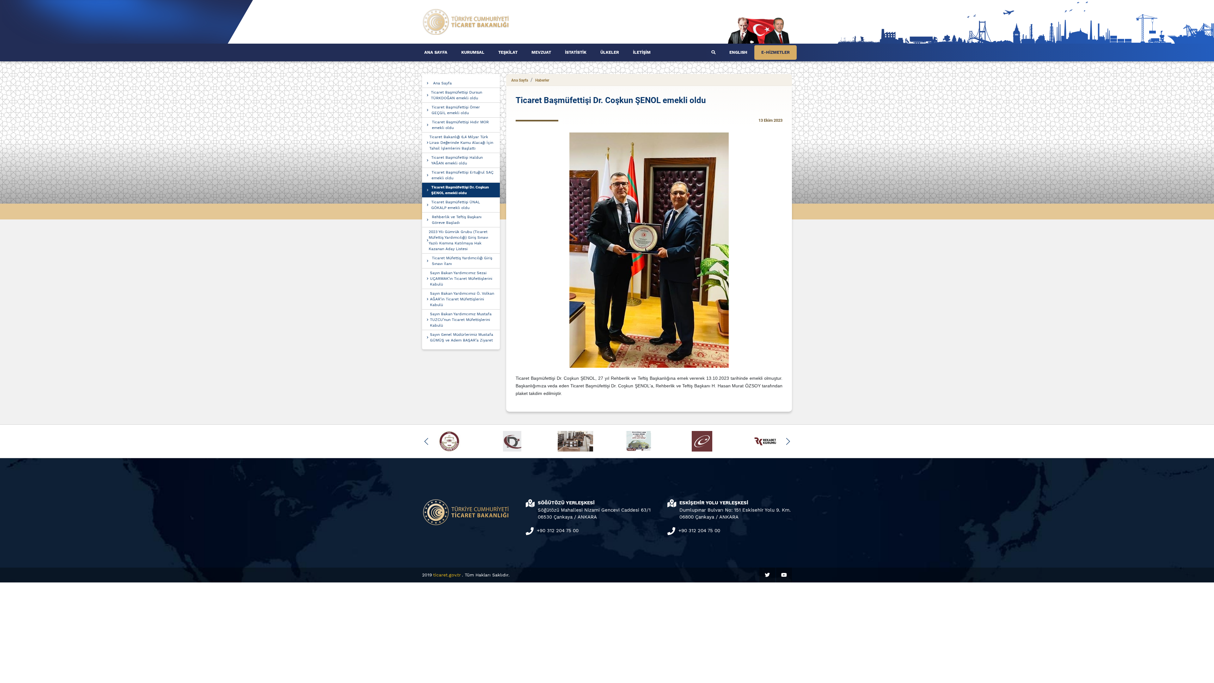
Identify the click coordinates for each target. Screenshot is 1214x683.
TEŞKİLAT (508, 52)
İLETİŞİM (642, 52)
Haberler (542, 80)
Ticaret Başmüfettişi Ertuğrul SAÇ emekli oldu (463, 175)
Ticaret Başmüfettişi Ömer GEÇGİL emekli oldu (456, 110)
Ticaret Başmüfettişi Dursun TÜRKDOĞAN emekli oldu (456, 95)
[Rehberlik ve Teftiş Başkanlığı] (466, 21)
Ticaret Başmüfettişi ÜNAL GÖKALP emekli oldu (455, 205)
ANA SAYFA (435, 52)
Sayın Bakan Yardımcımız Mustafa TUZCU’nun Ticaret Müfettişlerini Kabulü (461, 320)
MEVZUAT (541, 52)
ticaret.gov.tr (447, 574)
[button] (426, 441)
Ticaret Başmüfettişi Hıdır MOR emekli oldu (460, 125)
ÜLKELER (609, 52)
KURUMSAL (472, 52)
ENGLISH (738, 52)
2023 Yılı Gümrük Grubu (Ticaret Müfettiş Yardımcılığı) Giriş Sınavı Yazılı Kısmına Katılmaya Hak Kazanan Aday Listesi (458, 240)
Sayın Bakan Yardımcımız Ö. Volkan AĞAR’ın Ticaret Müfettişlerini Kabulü (462, 299)
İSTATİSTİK (575, 52)
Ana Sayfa (442, 83)
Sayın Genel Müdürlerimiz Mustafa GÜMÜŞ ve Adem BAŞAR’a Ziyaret (461, 337)
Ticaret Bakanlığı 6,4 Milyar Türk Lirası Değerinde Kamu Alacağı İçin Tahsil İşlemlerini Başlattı (461, 143)
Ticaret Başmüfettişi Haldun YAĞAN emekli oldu (457, 160)
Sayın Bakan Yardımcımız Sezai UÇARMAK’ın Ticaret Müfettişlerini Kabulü (461, 278)
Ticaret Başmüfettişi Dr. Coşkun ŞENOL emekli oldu (460, 190)
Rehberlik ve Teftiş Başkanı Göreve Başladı (456, 220)
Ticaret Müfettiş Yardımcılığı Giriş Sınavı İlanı (462, 261)
